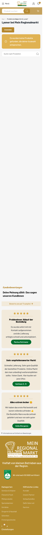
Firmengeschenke (9, 520)
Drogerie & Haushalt (9, 511)
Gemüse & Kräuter (9, 491)
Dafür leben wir (28, 503)
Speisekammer (7, 503)
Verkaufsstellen (29, 499)
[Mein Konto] (33, 3)
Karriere (26, 507)
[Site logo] (22, 3)
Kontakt (26, 491)
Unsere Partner (28, 495)
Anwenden (8, 30)
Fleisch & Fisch (7, 495)
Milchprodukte (7, 499)
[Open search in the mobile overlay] (16, 11)
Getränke (5, 507)
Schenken (5, 516)
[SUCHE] (37, 54)
